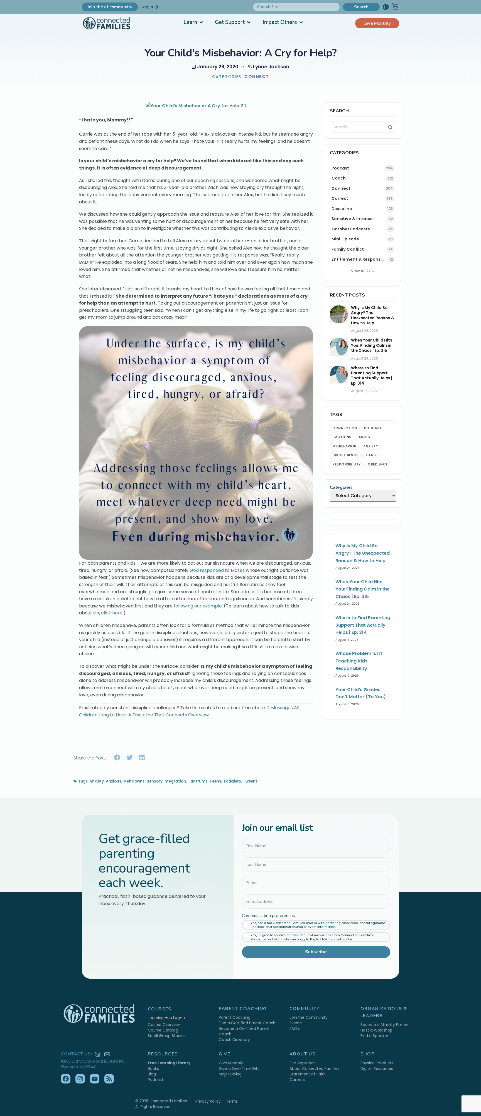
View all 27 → (363, 270)
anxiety (370, 446)
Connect (256, 76)
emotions (342, 437)
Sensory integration (166, 781)
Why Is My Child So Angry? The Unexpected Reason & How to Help (372, 315)
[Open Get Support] (248, 22)
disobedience (345, 455)
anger (364, 437)
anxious (113, 781)
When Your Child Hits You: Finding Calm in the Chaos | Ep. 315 (371, 345)
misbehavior (344, 446)
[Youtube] (94, 1078)
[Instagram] (80, 1078)
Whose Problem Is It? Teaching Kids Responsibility (359, 660)
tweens (250, 781)
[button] (385, 6)
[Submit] (390, 127)
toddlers (232, 781)
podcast (373, 428)
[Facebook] (65, 1078)
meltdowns (134, 781)
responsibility (346, 464)
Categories (341, 487)
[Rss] (109, 1078)
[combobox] (296, 7)
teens (370, 455)
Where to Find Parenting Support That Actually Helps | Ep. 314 (371, 376)
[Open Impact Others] (301, 22)
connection (344, 428)
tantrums (198, 781)
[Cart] (395, 6)
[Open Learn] (201, 22)
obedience (377, 464)
